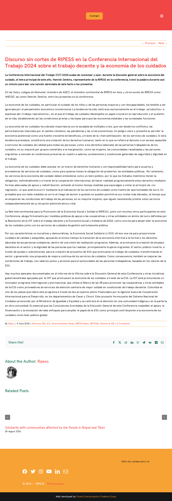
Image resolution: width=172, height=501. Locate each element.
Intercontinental (60, 323)
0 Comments (123, 323)
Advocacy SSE (39, 323)
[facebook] (25, 471)
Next (161, 43)
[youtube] (49, 471)
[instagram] (41, 471)
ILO (48, 323)
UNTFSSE (94, 323)
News (71, 323)
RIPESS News (82, 323)
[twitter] (33, 471)
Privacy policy (55, 483)
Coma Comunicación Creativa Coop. (96, 496)
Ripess (11, 323)
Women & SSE (107, 323)
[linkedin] (57, 471)
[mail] (65, 471)
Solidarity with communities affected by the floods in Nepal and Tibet (55, 428)
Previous (150, 43)
